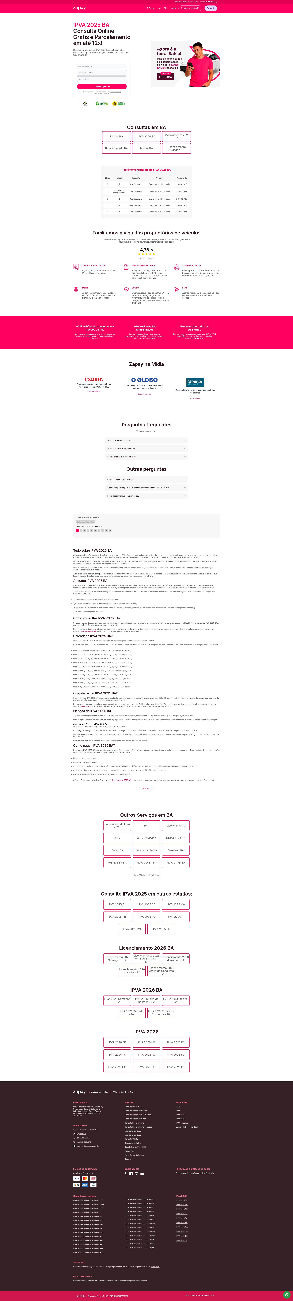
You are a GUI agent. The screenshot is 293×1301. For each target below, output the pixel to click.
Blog (166, 8)
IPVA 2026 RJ (146, 1054)
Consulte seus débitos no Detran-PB (139, 1240)
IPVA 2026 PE (175, 1067)
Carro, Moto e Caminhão (85, 522)
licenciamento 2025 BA (121, 780)
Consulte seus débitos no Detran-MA (140, 1231)
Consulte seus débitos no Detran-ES (139, 1219)
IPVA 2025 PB (117, 916)
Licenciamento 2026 (133, 1135)
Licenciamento (176, 825)
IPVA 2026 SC (175, 1054)
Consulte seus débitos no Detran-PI (87, 1244)
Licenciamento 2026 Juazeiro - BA (176, 958)
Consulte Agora (100, 86)
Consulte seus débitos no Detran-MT (88, 1236)
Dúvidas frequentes (84, 1142)
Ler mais (145, 788)
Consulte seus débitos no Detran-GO (88, 1232)
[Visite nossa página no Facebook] (131, 1174)
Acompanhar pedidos (189, 8)
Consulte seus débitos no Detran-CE (88, 1220)
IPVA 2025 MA (176, 904)
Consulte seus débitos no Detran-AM (140, 1223)
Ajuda (173, 8)
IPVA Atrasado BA (116, 148)
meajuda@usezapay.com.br (88, 1146)
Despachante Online (133, 1143)
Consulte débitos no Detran (136, 1111)
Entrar (209, 8)
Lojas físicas (81, 1134)
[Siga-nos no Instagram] (136, 1174)
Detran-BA (84, 706)
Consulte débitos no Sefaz (135, 1119)
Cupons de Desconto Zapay (187, 1127)
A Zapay (150, 8)
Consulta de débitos (99, 1092)
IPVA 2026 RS (117, 1054)
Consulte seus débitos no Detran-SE (139, 1248)
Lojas (159, 8)
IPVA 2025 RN (132, 929)
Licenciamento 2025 (133, 1131)
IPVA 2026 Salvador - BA (131, 1013)
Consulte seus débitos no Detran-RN (140, 1211)
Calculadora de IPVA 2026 (117, 825)
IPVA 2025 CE (146, 904)
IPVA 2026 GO (117, 1067)
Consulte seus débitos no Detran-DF (88, 1200)
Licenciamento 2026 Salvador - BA (132, 971)
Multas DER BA (117, 862)
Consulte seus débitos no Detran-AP (88, 1224)
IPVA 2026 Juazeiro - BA (176, 1000)
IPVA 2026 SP (117, 1042)
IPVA (146, 825)
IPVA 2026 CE (146, 1067)
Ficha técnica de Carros (134, 1155)
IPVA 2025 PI (176, 916)
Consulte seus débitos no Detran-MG (88, 1204)
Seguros (128, 1159)
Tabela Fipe (129, 1151)
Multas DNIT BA (146, 862)
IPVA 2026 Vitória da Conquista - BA (161, 1013)
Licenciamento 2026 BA (176, 136)
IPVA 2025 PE (146, 916)
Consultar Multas (131, 1139)
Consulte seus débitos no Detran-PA (88, 1240)
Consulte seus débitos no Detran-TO (88, 1252)
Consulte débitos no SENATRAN (138, 1115)
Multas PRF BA (176, 862)
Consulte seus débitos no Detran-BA (140, 1215)
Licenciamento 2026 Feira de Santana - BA (146, 958)
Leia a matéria (93, 391)
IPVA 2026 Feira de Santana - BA (146, 1000)
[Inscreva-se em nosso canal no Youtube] (142, 1174)
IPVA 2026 (180, 1119)
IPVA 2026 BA (146, 136)
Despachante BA (146, 850)
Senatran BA (176, 850)
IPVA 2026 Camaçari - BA (117, 1000)
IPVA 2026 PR (175, 1042)
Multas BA (146, 148)
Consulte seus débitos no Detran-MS (140, 1236)
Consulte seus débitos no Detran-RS (139, 1207)
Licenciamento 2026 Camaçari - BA (117, 958)
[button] (146, 440)
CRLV (117, 838)
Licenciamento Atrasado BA (176, 148)
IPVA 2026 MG (146, 1042)
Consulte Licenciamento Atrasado (138, 1127)
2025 (123, 1092)
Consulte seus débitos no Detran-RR (88, 1248)
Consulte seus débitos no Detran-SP (139, 1203)
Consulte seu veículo (133, 1107)
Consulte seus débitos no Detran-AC (88, 1228)
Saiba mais (155, 1266)
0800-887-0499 (83, 1138)
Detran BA (116, 136)
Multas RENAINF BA (146, 875)
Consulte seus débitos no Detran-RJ (139, 1199)
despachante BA (89, 631)
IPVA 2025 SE (161, 929)
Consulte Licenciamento (134, 1123)
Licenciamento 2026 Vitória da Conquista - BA (161, 971)
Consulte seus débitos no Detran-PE (88, 1216)
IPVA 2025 (180, 1115)
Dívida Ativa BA (175, 838)
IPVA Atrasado (182, 1123)
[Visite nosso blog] (126, 1174)
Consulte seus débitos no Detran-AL (139, 1227)
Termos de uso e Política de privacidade (107, 92)
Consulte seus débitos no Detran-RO (140, 1244)
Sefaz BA (117, 850)
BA (131, 1092)
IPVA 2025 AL (117, 904)
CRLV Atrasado (146, 838)
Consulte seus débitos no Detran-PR (88, 1208)
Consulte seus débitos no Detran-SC (88, 1212)
